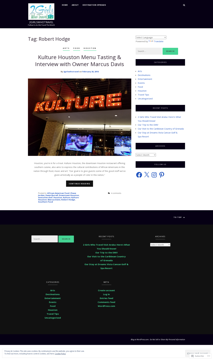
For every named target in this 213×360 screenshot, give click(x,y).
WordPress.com (106, 306)
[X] (146, 174)
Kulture (66, 197)
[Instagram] (154, 174)
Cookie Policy (60, 353)
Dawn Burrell (51, 195)
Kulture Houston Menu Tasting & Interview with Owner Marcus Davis (79, 60)
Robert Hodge (68, 199)
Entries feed (106, 298)
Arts (66, 48)
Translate (158, 41)
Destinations (144, 75)
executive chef (45, 197)
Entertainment (145, 79)
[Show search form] (184, 5)
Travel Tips (143, 94)
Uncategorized (145, 98)
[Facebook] (139, 174)
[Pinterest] (161, 174)
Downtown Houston (69, 195)
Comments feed (106, 302)
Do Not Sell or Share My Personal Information (167, 339)
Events (141, 82)
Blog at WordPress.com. (140, 339)
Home (65, 5)
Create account (106, 290)
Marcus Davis (54, 199)
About (75, 5)
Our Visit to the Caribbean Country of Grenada (161, 128)
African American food (58, 193)
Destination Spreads (94, 5)
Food (76, 48)
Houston (90, 48)
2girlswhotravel (41, 22)
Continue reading (79, 184)
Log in (106, 294)
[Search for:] (149, 51)
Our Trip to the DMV (148, 124)
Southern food (45, 201)
